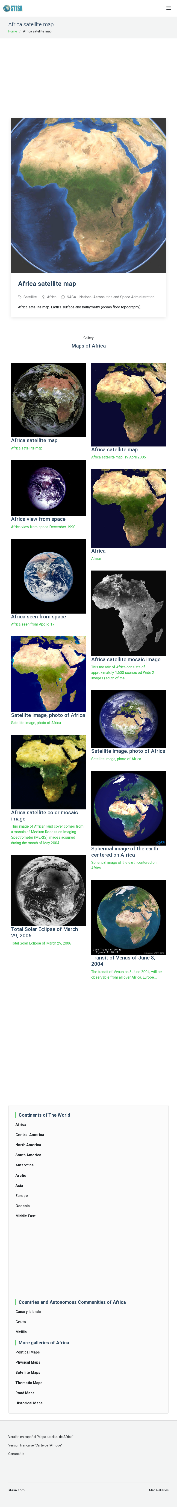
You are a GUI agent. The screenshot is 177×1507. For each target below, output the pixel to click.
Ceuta (20, 1322)
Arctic (20, 1175)
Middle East (25, 1216)
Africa (20, 1124)
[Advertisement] (94, 75)
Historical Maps (29, 1403)
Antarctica (24, 1165)
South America (28, 1155)
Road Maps (25, 1393)
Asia (19, 1185)
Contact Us (16, 1454)
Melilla (21, 1332)
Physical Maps (27, 1362)
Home (12, 31)
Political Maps (27, 1352)
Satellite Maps (27, 1372)
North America (28, 1145)
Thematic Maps (28, 1383)
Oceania (22, 1206)
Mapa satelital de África (55, 1437)
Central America (29, 1135)
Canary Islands (28, 1312)
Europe (21, 1196)
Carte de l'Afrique (48, 1445)
